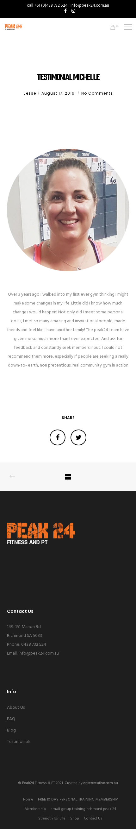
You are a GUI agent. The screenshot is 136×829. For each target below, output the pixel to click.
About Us (16, 707)
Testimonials (18, 741)
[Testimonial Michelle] (57, 437)
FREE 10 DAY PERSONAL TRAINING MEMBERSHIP (78, 799)
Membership (35, 809)
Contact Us (93, 818)
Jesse (29, 93)
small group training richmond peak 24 (83, 809)
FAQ (11, 719)
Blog (11, 730)
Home (28, 799)
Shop (74, 818)
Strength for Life (51, 818)
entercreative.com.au (100, 783)
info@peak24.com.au (39, 653)
